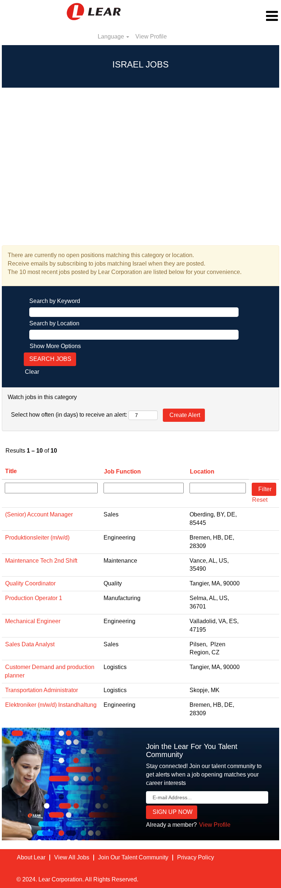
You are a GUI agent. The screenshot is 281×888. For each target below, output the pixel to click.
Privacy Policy (195, 857)
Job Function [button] (122, 471)
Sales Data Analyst (30, 644)
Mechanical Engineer (32, 621)
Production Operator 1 (33, 598)
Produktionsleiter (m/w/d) (37, 537)
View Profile (151, 36)
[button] (234, 16)
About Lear (31, 857)
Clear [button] (32, 372)
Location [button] (202, 471)
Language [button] (111, 36)
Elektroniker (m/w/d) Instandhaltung (51, 705)
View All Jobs (71, 857)
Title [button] (11, 471)
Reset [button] (259, 500)
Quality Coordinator (30, 583)
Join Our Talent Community (133, 857)
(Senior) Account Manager (39, 514)
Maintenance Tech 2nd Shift (41, 561)
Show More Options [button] (55, 346)
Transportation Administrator (41, 690)
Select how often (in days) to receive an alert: (69, 415)
